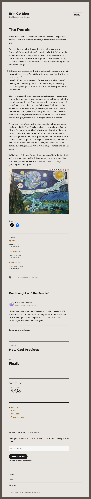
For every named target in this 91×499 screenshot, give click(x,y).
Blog (11, 480)
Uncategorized (17, 417)
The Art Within (14, 263)
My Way (12, 241)
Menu (77, 15)
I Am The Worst (15, 252)
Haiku (14, 411)
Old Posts (35, 277)
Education (15, 407)
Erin (13, 277)
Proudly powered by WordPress (31, 492)
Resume (13, 485)
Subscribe (18, 456)
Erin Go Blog (19, 13)
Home (12, 474)
